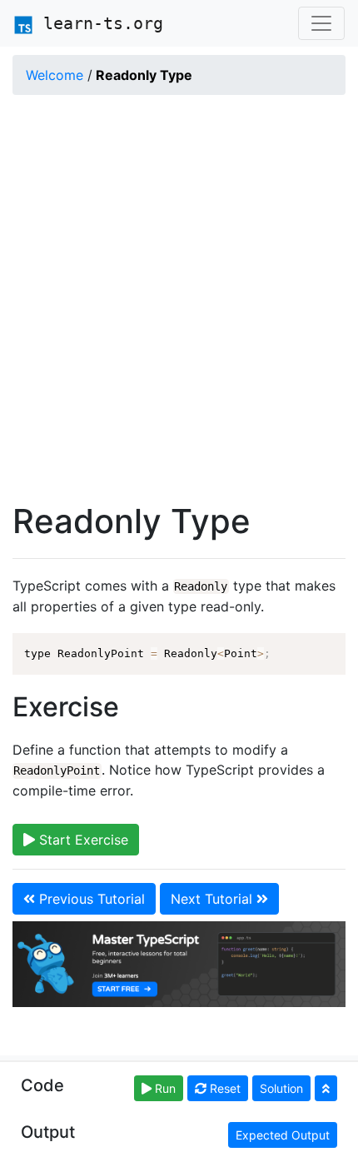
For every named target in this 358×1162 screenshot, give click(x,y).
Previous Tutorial (90, 898)
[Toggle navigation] (321, 23)
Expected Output (283, 1135)
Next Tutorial (213, 898)
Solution (281, 1088)
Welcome (54, 75)
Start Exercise (81, 839)
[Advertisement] (179, 301)
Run (164, 1088)
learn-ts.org (98, 23)
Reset (223, 1088)
